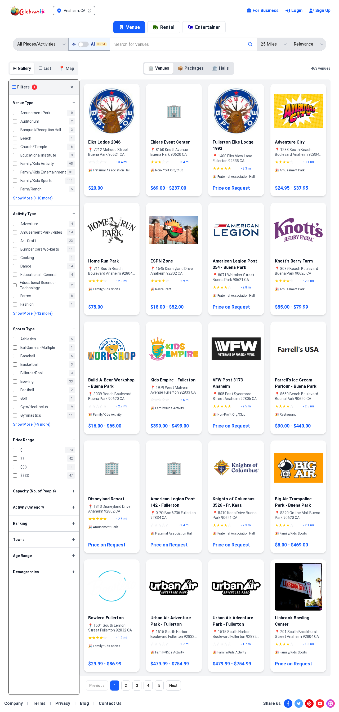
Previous (97, 685)
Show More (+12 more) (33, 313)
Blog (84, 703)
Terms (39, 703)
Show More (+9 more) (32, 424)
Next (173, 685)
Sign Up (323, 10)
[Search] (250, 44)
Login (296, 10)
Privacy (62, 703)
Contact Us (110, 703)
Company (13, 703)
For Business (266, 10)
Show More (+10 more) (33, 198)
